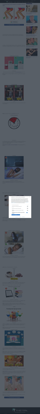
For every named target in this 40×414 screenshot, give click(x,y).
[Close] (30, 197)
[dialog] (20, 207)
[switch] (27, 206)
